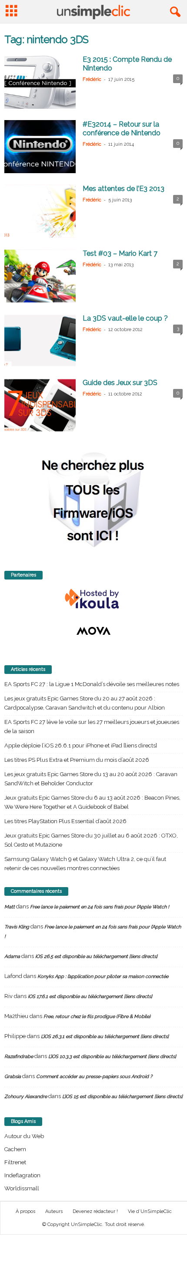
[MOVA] (93, 631)
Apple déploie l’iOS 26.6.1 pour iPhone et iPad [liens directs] (80, 745)
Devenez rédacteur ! (95, 1211)
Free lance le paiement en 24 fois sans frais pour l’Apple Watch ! (99, 907)
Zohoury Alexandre (25, 1096)
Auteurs (54, 1211)
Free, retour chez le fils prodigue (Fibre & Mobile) (96, 1016)
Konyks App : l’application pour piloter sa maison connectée (102, 976)
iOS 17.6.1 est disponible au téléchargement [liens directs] (90, 996)
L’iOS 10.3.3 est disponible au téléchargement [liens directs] (112, 1056)
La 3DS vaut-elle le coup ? (125, 318)
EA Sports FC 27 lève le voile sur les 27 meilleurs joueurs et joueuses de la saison (91, 726)
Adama (12, 956)
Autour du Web (24, 1136)
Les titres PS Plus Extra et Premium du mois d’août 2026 (76, 760)
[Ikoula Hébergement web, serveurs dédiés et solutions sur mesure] (93, 599)
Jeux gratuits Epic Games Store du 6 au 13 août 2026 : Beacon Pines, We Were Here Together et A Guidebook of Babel (92, 802)
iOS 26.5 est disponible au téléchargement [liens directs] (96, 956)
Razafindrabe (18, 1056)
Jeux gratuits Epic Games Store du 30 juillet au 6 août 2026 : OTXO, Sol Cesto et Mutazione (91, 840)
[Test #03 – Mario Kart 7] (40, 276)
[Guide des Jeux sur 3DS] (40, 405)
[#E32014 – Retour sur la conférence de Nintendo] (40, 147)
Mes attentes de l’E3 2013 (123, 188)
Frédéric (92, 79)
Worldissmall (21, 1188)
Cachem (15, 1149)
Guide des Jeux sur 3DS (120, 383)
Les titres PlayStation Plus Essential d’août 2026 (65, 821)
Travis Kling (16, 927)
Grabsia (12, 1076)
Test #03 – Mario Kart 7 (120, 253)
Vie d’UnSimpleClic (150, 1211)
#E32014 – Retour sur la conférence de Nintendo (121, 128)
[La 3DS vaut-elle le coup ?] (40, 341)
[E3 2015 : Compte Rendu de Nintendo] (40, 82)
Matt (9, 907)
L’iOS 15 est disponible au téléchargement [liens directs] (122, 1096)
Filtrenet (15, 1162)
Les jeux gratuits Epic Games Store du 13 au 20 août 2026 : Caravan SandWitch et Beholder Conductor (90, 779)
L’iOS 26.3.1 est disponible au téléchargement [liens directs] (105, 1036)
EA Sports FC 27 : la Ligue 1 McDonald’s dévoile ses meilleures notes (91, 684)
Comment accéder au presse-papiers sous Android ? (94, 1076)
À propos (25, 1211)
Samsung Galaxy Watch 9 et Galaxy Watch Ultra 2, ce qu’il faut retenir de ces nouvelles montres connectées (85, 863)
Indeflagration (22, 1175)
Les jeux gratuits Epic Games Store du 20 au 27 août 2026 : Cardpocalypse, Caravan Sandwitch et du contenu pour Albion (84, 703)
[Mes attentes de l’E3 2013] (40, 211)
